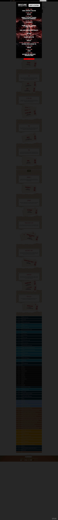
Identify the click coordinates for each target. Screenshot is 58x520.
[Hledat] (47, 0)
